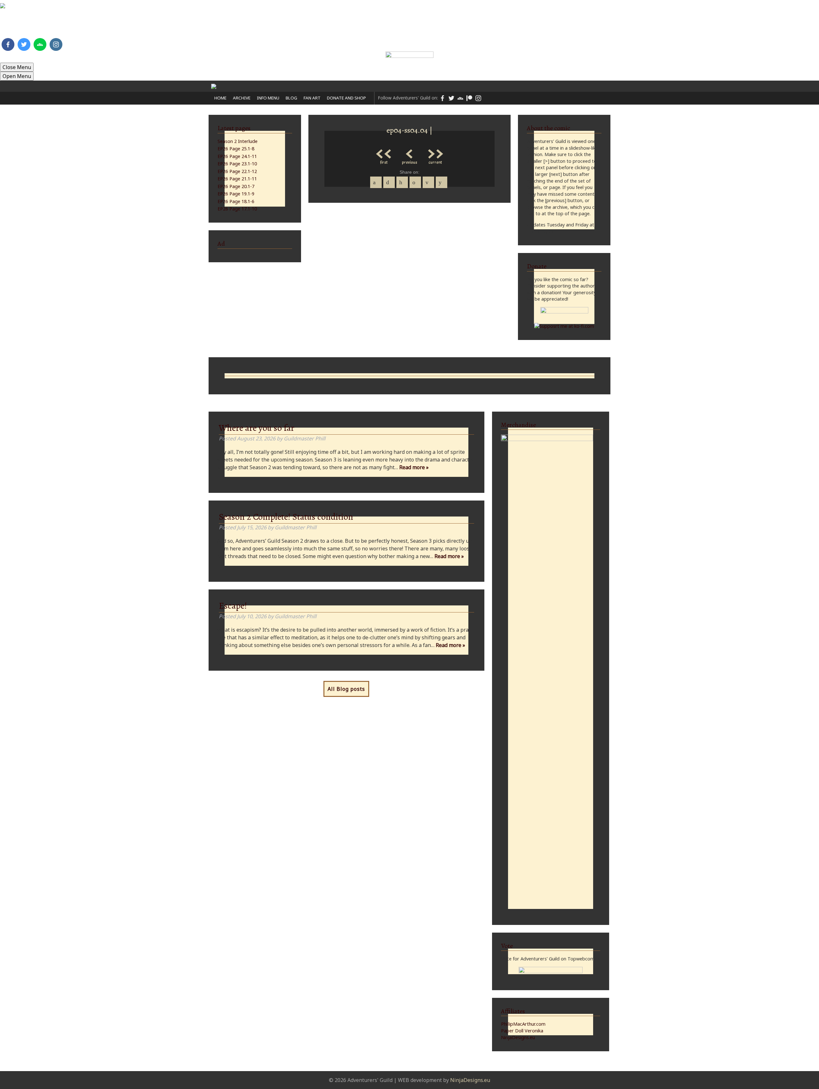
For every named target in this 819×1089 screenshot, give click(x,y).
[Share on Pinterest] (402, 182)
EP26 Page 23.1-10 (237, 164)
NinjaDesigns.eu (518, 1037)
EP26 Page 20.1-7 (236, 186)
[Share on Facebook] (376, 182)
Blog (311, 26)
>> (435, 152)
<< (384, 152)
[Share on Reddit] (441, 182)
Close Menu (17, 67)
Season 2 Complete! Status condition (286, 517)
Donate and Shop (378, 26)
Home (222, 26)
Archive (248, 26)
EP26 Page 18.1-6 (236, 201)
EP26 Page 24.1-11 (237, 156)
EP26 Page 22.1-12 (237, 171)
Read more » (414, 467)
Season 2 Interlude (238, 141)
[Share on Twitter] (389, 182)
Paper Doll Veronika (522, 1031)
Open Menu (17, 76)
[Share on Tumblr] (415, 182)
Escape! (233, 606)
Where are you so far (256, 428)
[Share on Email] (428, 182)
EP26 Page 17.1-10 (237, 209)
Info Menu (282, 26)
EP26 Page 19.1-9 (236, 194)
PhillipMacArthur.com (523, 1024)
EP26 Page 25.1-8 (236, 149)
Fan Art (336, 26)
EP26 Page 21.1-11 (237, 179)
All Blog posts (346, 688)
